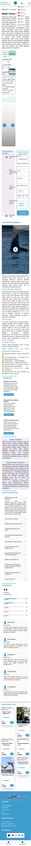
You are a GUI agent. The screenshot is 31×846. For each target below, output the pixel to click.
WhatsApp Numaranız (22, 186)
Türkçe (22, 13)
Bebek (27, 195)
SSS (3, 811)
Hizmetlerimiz (5, 807)
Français (22, 25)
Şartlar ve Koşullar (6, 809)
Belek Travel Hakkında (7, 805)
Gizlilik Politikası (5, 813)
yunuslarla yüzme (24, 311)
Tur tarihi (19, 156)
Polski (22, 19)
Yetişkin (18, 195)
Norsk (21, 22)
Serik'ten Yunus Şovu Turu (11, 420)
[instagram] (16, 835)
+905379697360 (4, 4)
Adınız (18, 170)
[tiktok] (19, 835)
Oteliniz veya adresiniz (22, 163)
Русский (22, 10)
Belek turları (5, 9)
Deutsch (22, 16)
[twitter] (9, 835)
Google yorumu (18, 368)
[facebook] (22, 835)
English (22, 6)
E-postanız (19, 178)
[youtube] (13, 835)
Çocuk (22, 195)
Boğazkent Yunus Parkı (10, 381)
